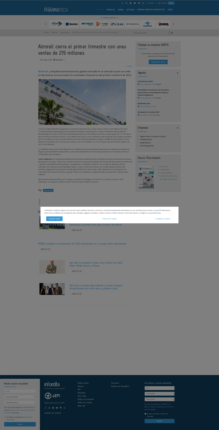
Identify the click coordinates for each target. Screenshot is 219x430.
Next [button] (173, 24)
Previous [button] (45, 24)
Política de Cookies (109, 219)
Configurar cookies (163, 219)
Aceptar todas (54, 219)
